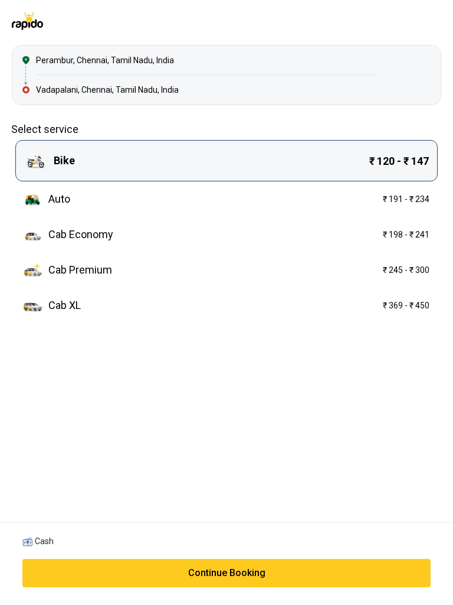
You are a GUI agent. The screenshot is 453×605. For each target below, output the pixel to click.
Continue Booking (226, 572)
